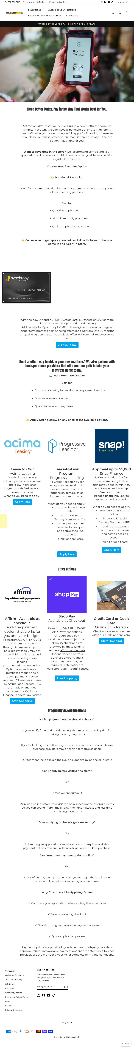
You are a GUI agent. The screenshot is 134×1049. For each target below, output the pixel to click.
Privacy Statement (13, 1010)
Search (8, 1006)
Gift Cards (9, 984)
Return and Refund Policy (17, 997)
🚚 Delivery (41, 2)
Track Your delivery (14, 980)
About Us (9, 988)
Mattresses (35, 9)
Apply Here (22, 501)
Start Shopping (22, 701)
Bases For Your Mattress (62, 9)
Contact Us (10, 971)
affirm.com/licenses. (76, 668)
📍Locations (28, 2)
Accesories (72, 15)
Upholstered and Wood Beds (45, 15)
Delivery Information (14, 975)
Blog (7, 1001)
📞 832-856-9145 (12, 2)
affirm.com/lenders (28, 665)
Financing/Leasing (57, 2)
